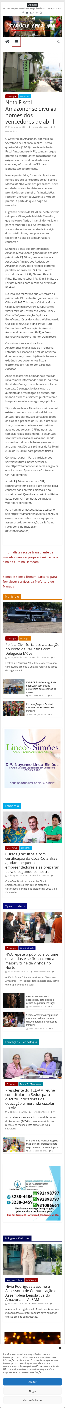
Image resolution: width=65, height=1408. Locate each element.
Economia (25, 96)
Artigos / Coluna (14, 1280)
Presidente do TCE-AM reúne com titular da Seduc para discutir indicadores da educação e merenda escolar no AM (30, 1099)
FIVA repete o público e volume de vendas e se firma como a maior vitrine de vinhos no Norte (31, 961)
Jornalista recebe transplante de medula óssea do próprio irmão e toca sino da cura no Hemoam (30, 557)
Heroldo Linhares (40, 127)
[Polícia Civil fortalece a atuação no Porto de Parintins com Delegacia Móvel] (32, 604)
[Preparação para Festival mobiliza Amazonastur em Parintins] (13, 702)
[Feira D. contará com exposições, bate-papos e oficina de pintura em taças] (13, 994)
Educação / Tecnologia (31, 1084)
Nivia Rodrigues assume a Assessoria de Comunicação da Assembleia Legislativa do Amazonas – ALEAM (32, 1293)
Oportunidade (27, 948)
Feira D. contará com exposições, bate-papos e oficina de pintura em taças (41, 999)
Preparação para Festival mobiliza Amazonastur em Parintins (40, 707)
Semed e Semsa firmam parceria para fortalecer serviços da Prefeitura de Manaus (30, 581)
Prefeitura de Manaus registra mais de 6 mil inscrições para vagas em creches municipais (42, 1144)
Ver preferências (32, 1400)
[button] (60, 1347)
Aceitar (32, 1381)
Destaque (11, 96)
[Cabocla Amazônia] (7, 42)
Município (24, 638)
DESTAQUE (12, 847)
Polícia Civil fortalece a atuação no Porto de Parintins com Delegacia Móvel (32, 649)
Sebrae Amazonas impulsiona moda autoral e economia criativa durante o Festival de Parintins (42, 1019)
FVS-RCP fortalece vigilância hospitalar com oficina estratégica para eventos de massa (41, 687)
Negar (32, 1391)
